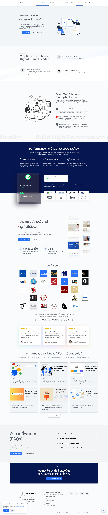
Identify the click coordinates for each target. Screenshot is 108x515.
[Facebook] (71, 493)
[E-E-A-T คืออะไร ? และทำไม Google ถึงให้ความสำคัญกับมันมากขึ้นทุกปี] (24, 370)
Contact (73, 3)
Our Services (45, 3)
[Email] (87, 493)
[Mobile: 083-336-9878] (44, 500)
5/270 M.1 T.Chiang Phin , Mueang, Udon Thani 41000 (55, 495)
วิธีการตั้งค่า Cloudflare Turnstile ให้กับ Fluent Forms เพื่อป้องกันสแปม (22, 407)
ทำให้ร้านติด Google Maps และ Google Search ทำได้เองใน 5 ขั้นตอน (54, 382)
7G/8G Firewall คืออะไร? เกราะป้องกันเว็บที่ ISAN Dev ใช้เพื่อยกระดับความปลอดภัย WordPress (53, 408)
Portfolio (52, 3)
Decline (11, 510)
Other (13, 378)
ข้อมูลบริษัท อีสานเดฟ (86, 512)
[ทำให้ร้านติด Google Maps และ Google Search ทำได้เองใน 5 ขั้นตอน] (54, 370)
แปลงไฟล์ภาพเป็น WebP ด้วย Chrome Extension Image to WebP (82, 382)
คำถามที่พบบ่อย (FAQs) (61, 512)
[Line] (82, 493)
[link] (36, 108)
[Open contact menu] (104, 511)
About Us (66, 3)
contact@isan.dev (50, 505)
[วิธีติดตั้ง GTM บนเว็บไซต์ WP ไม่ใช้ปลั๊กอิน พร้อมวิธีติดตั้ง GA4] (84, 394)
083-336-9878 (50, 501)
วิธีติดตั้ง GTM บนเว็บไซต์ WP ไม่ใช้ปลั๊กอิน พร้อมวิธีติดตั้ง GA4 (82, 407)
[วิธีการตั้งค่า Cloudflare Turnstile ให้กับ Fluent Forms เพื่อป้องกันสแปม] (24, 394)
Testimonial (79, 3)
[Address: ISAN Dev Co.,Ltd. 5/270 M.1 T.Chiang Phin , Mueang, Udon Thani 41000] (44, 494)
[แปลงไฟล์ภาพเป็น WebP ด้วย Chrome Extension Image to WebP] (84, 370)
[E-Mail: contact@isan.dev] (44, 504)
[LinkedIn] (76, 493)
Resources (58, 3)
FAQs (86, 3)
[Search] (89, 2)
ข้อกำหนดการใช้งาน (69, 512)
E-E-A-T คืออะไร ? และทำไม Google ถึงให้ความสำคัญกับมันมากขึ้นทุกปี (24, 382)
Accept (6, 510)
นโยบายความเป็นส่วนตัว (78, 512)
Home (38, 3)
